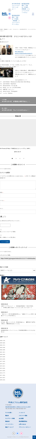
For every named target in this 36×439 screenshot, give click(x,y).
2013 (1, 370)
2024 (1, 345)
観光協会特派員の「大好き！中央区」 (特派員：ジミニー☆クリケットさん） (26, 8)
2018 (1, 359)
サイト (1, 208)
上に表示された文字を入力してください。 (10, 220)
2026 (1, 340)
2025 (1, 342)
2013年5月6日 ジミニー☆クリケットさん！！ (17, 6)
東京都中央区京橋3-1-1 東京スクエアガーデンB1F (18, 406)
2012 (1, 373)
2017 (1, 361)
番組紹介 (7, 421)
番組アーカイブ (9, 427)
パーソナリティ (9, 424)
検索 (34, 270)
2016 (1, 363)
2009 (1, 379)
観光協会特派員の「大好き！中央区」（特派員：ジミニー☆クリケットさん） (16, 19)
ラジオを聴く (8, 412)
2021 (1, 352)
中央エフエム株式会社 (18, 402)
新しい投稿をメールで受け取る (7, 237)
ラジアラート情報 (10, 418)
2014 (1, 368)
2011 (1, 375)
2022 (1, 349)
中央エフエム (16, 437)
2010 (1, 377)
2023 (1, 347)
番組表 (7, 415)
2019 (1, 356)
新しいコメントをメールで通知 (7, 231)
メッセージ (22, 412)
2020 (1, 354)
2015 (1, 366)
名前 (1, 192)
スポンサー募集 (23, 415)
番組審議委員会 (23, 421)
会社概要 (21, 418)
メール (2, 200)
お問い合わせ (22, 424)
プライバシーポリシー (25, 427)
